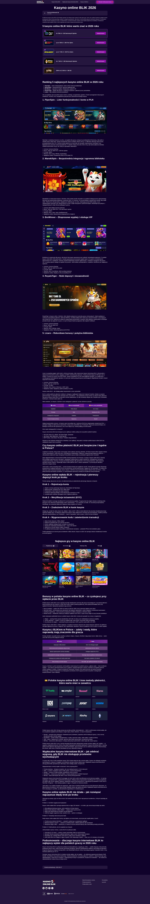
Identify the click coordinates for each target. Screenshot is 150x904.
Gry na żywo (66, 545)
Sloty (99, 545)
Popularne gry (49, 545)
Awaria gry (82, 545)
